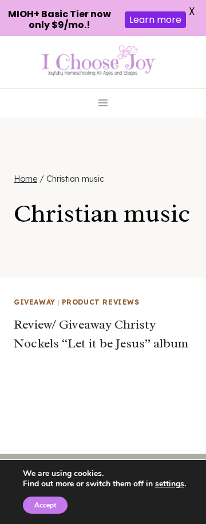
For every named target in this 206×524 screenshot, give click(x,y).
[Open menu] (103, 103)
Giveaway (35, 302)
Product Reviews (101, 302)
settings (169, 484)
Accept (45, 505)
